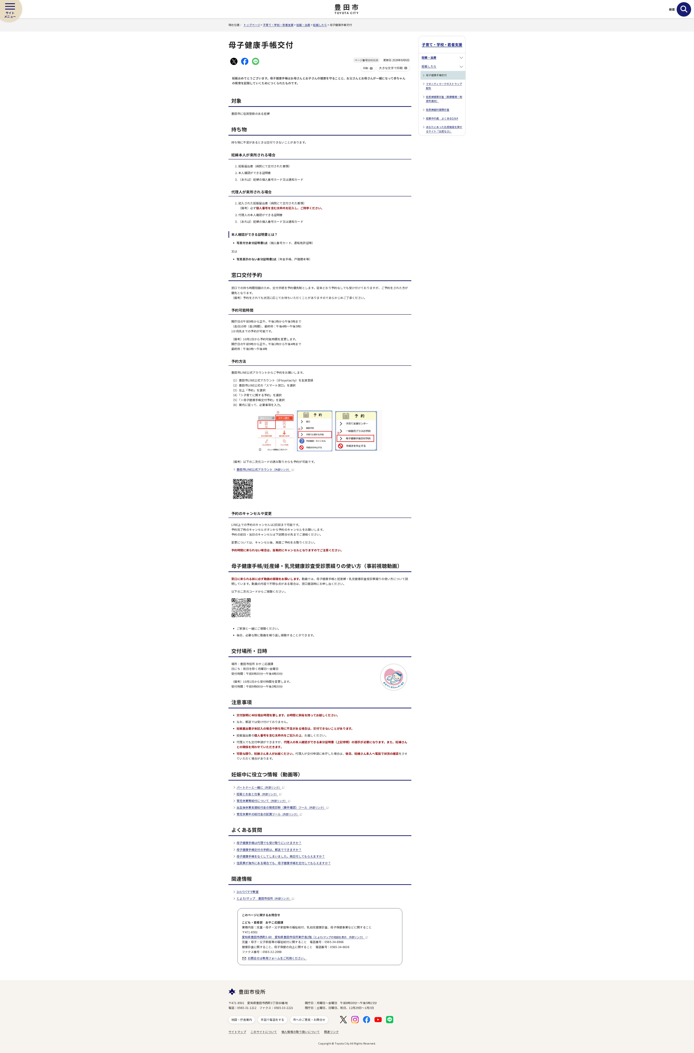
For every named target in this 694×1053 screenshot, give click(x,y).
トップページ (251, 25)
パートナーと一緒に (259, 787)
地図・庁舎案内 (241, 1019)
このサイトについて (263, 1032)
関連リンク (331, 1032)
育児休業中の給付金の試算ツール (268, 814)
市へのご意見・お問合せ (309, 1019)
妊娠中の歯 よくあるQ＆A (442, 118)
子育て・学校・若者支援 (278, 25)
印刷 (365, 68)
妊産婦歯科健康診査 (437, 109)
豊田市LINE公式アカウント (264, 469)
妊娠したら (320, 25)
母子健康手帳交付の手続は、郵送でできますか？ (269, 849)
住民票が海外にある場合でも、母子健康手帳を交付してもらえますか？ (284, 863)
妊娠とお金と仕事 (257, 794)
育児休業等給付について (262, 800)
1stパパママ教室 (248, 891)
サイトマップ (237, 1032)
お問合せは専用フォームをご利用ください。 (277, 958)
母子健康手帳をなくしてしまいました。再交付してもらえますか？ (281, 856)
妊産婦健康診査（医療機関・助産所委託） (444, 99)
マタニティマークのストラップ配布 (444, 86)
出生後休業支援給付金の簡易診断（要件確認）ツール (281, 807)
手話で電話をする (272, 1019)
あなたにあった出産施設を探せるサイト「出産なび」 (444, 129)
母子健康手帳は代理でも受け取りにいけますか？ (269, 843)
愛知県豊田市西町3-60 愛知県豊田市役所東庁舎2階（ (303, 937)
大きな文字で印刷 (391, 68)
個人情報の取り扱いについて (300, 1032)
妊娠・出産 (303, 25)
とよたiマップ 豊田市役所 (264, 898)
